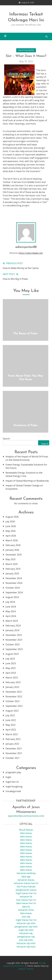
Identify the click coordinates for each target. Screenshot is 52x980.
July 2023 (10, 658)
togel (8, 777)
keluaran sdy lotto (26, 943)
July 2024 (10, 601)
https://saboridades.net (30, 253)
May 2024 (11, 611)
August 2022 (12, 710)
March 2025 (12, 564)
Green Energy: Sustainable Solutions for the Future (26, 466)
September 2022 (14, 705)
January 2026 (12, 549)
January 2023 (12, 687)
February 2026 (13, 545)
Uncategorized (26, 50)
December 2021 (14, 748)
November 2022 (14, 696)
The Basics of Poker (25, 333)
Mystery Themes (25, 968)
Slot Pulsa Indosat (26, 886)
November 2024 (14, 583)
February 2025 (13, 568)
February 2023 (13, 682)
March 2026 (12, 540)
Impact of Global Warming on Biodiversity (27, 480)
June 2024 (11, 606)
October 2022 (13, 701)
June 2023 (11, 663)
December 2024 (14, 578)
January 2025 (12, 573)
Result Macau (26, 829)
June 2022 (11, 720)
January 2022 (12, 743)
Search (6, 438)
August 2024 (12, 597)
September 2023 (14, 649)
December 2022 (14, 691)
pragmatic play (13, 772)
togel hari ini (12, 781)
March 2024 (12, 620)
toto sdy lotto (26, 939)
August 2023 (12, 653)
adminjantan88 (26, 247)
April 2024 (11, 616)
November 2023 (14, 639)
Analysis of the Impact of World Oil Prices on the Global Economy (27, 458)
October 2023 (13, 644)
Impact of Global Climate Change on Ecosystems (24, 487)
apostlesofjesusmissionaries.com (26, 815)
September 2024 (14, 592)
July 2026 (10, 521)
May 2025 (11, 559)
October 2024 (13, 587)
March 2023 (12, 677)
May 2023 (11, 668)
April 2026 (11, 535)
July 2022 (10, 715)
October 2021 (13, 758)
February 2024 (13, 625)
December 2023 (14, 635)
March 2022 (12, 734)
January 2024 (12, 630)
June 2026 (11, 526)
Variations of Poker (25, 425)
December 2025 (14, 554)
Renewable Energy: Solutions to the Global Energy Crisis (24, 474)
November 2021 (14, 753)
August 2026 (12, 516)
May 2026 (11, 530)
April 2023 (11, 672)
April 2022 (11, 729)
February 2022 (13, 739)
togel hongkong (14, 786)
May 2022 (11, 724)
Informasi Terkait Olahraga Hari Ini (26, 17)
